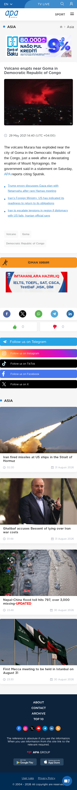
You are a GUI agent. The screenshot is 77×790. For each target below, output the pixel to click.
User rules (28, 778)
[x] (32, 729)
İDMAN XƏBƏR (38, 262)
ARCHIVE (39, 713)
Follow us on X (19, 384)
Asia (70, 27)
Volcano (11, 234)
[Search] (62, 4)
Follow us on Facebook (24, 374)
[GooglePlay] (25, 762)
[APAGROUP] (38, 752)
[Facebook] (18, 729)
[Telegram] (45, 729)
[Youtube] (38, 729)
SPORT (60, 14)
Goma (25, 234)
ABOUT (38, 702)
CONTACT (38, 708)
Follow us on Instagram (24, 353)
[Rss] (58, 729)
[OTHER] (71, 14)
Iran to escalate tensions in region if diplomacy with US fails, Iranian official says (38, 213)
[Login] (71, 4)
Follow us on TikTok (22, 363)
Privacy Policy (46, 778)
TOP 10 (38, 719)
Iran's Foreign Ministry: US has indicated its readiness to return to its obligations (36, 200)
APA (7, 174)
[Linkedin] (51, 729)
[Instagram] (25, 729)
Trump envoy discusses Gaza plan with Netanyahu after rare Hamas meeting (33, 188)
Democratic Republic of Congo (25, 243)
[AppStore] (52, 762)
